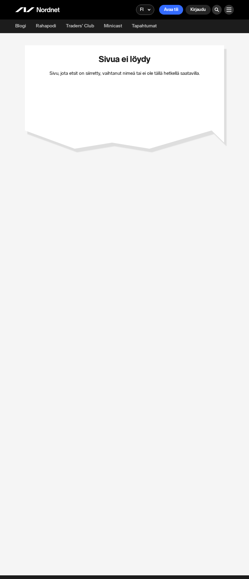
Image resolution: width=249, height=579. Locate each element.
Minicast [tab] (113, 26)
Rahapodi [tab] (46, 26)
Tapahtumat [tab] (144, 26)
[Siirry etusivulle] (37, 9)
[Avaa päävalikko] (229, 10)
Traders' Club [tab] (80, 26)
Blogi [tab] (20, 26)
